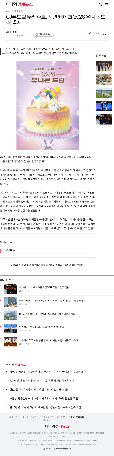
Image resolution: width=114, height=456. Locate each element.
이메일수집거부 (46, 416)
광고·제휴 (61, 416)
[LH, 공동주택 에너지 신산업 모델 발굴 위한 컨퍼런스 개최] (10, 315)
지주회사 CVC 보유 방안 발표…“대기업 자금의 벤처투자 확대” (49, 340)
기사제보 (46, 420)
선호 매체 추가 (45, 34)
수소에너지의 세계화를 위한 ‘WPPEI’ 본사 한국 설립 (44, 287)
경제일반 (18, 11)
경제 (8, 10)
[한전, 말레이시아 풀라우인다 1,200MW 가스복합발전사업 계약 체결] (10, 302)
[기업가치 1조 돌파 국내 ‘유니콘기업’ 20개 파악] (10, 328)
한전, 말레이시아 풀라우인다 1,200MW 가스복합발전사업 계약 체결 (52, 300)
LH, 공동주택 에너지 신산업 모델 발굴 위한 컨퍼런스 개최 (47, 313)
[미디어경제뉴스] (19, 4)
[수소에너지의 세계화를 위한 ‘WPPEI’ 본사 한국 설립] (10, 289)
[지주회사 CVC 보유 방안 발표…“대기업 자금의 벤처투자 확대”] (10, 342)
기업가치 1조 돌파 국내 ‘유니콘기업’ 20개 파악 (41, 327)
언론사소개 (14, 416)
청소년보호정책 (29, 416)
